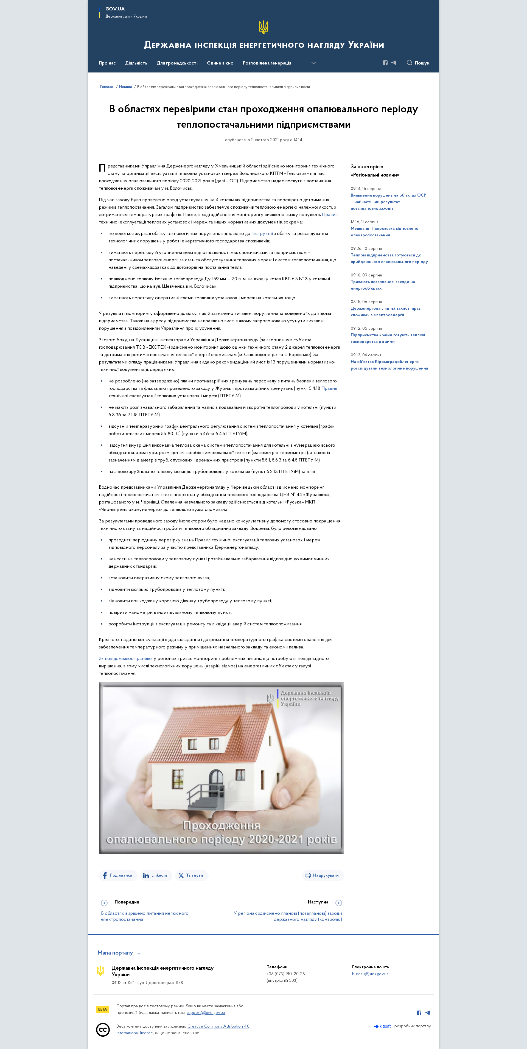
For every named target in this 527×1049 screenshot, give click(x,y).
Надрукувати (326, 875)
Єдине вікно (220, 63)
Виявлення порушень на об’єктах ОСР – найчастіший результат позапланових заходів (388, 202)
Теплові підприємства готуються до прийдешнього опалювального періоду (389, 258)
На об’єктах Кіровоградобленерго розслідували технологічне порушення (389, 365)
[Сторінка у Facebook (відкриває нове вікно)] (385, 62)
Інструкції (262, 233)
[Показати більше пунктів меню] (313, 63)
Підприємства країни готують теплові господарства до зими (388, 338)
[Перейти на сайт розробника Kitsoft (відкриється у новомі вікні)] (383, 1026)
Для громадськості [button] (177, 63)
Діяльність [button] (136, 63)
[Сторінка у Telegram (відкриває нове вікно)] (394, 62)
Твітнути (194, 875)
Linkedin (159, 875)
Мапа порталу (115, 953)
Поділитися (121, 875)
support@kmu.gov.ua (206, 1013)
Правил (330, 214)
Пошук (422, 63)
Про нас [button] (107, 63)
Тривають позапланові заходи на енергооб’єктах (383, 285)
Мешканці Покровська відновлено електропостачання (384, 231)
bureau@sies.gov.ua (370, 974)
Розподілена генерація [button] (267, 63)
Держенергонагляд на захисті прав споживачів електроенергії (386, 311)
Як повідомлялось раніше (125, 658)
